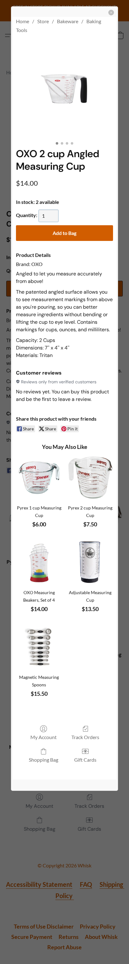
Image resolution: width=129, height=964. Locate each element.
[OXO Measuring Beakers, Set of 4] (39, 562)
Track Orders (85, 737)
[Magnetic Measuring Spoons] (39, 647)
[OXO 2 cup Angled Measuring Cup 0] (64, 89)
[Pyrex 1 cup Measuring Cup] (39, 478)
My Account (43, 737)
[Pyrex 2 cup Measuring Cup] (90, 478)
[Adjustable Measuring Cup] (90, 562)
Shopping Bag (43, 760)
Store (43, 21)
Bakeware (67, 21)
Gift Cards (85, 760)
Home (22, 21)
